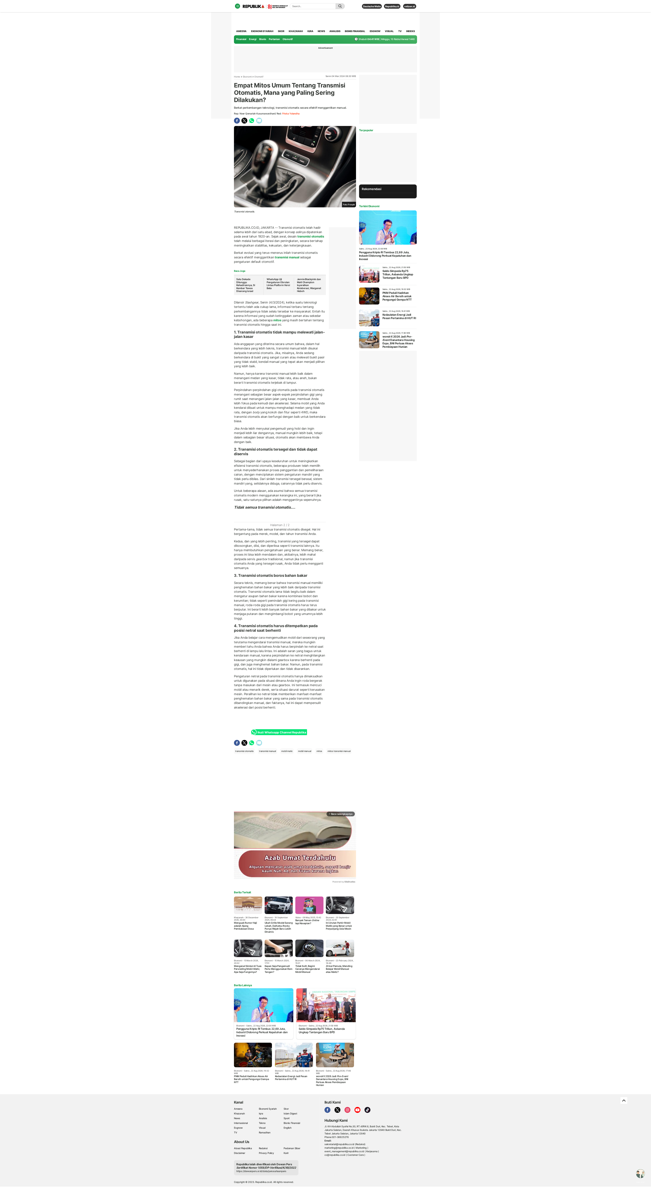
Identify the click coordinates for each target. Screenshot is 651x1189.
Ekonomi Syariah (262, 31)
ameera (241, 31)
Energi (253, 39)
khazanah (296, 31)
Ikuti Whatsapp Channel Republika (282, 732)
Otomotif (288, 39)
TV (400, 31)
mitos (277, 320)
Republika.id (392, 6)
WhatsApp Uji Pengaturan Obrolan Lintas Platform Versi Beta (278, 284)
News (237, 1118)
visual (389, 31)
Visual (262, 1127)
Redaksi (263, 1148)
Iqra (261, 1113)
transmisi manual (287, 257)
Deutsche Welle (372, 6)
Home (237, 76)
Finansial (241, 39)
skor (281, 31)
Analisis (263, 1118)
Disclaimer (239, 1153)
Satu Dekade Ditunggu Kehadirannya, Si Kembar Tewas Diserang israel (245, 285)
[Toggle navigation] (237, 6)
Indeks (410, 31)
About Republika (243, 1148)
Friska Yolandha (291, 113)
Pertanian (274, 39)
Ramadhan (264, 1132)
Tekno (262, 1123)
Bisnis (262, 39)
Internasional (241, 1123)
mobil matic (287, 751)
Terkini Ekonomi (369, 206)
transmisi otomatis (310, 236)
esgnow (375, 31)
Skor (286, 1108)
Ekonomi (247, 76)
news (321, 31)
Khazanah (239, 1113)
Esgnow (238, 1127)
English (287, 1127)
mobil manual (304, 751)
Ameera (238, 1108)
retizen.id (409, 6)
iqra (310, 31)
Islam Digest (290, 1113)
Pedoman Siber (292, 1148)
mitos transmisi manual (339, 751)
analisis (334, 31)
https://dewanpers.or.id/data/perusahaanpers (261, 1171)
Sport (287, 1118)
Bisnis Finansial (355, 31)
